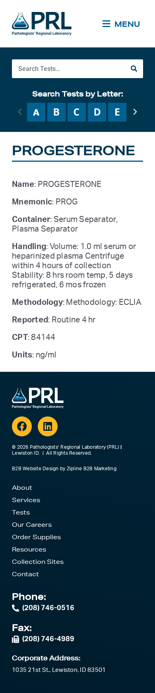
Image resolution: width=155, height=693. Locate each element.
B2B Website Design (35, 468)
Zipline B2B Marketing (91, 468)
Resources (29, 549)
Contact (25, 574)
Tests (21, 512)
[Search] (133, 68)
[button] (20, 112)
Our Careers (32, 524)
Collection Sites (38, 561)
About (22, 487)
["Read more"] (36, 112)
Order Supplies (36, 537)
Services (26, 500)
